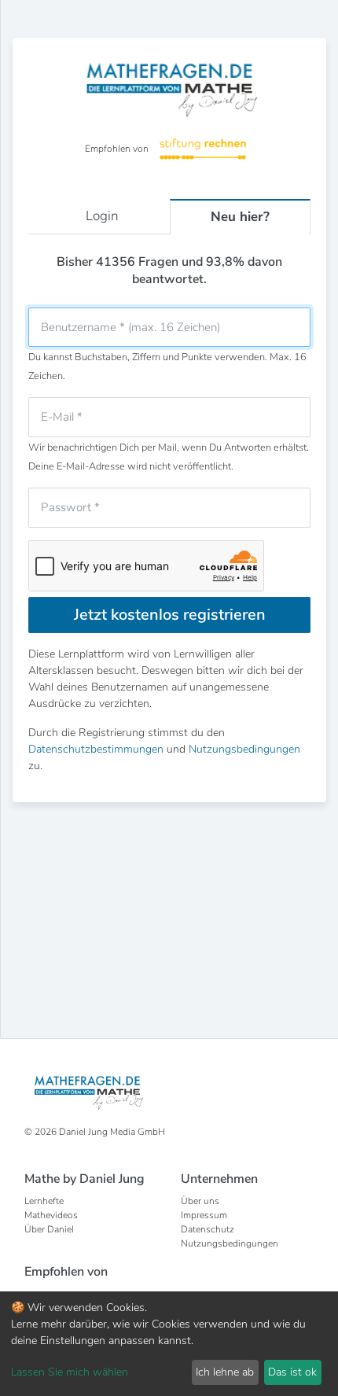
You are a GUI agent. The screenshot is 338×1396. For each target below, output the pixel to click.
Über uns (200, 1201)
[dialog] (169, 1343)
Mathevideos (51, 1215)
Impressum (204, 1215)
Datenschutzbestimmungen (95, 749)
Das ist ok (292, 1372)
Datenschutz (207, 1229)
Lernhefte (44, 1201)
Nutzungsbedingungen (244, 749)
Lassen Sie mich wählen (69, 1372)
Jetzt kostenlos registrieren (170, 614)
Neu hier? (240, 217)
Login (102, 216)
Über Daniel (49, 1229)
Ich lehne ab (225, 1372)
